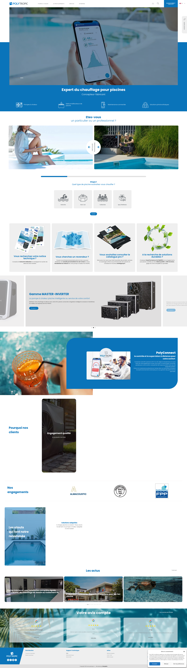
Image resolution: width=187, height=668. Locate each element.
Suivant (94, 214)
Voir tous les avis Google (166, 612)
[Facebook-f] (11, 660)
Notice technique (70, 655)
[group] (93, 176)
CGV (108, 655)
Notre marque (110, 657)
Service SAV (68, 657)
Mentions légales (110, 653)
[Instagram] (16, 660)
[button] (184, 651)
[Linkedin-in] (8, 660)
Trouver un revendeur (30, 653)
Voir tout (174, 570)
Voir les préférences (178, 664)
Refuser (166, 664)
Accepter (154, 664)
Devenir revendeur (29, 655)
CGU (111, 655)
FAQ (67, 653)
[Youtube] (13, 660)
